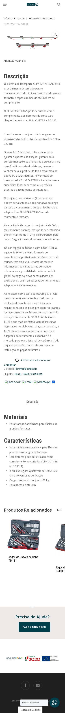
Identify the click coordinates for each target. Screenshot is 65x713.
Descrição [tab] (32, 401)
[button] (5, 4)
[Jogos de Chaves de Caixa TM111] (25, 534)
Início (7, 18)
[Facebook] (12, 382)
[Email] (27, 382)
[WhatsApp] (42, 382)
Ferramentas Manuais (41, 18)
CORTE (18, 374)
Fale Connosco (34, 627)
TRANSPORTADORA (32, 374)
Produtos (19, 18)
